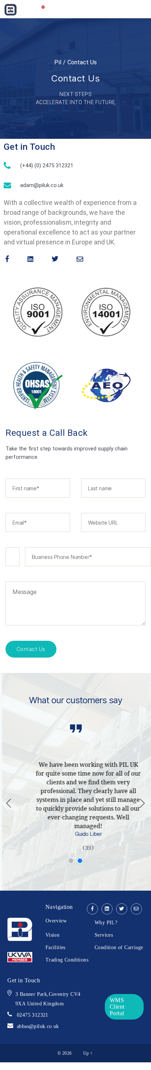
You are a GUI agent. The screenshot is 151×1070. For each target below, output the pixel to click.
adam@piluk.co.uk (41, 185)
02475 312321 (32, 1014)
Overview (56, 920)
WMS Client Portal (117, 1006)
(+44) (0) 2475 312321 (46, 165)
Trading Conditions (66, 959)
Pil (58, 62)
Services (104, 934)
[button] (142, 803)
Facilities (55, 946)
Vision (52, 934)
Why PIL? (106, 922)
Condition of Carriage (119, 946)
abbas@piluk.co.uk (38, 1025)
